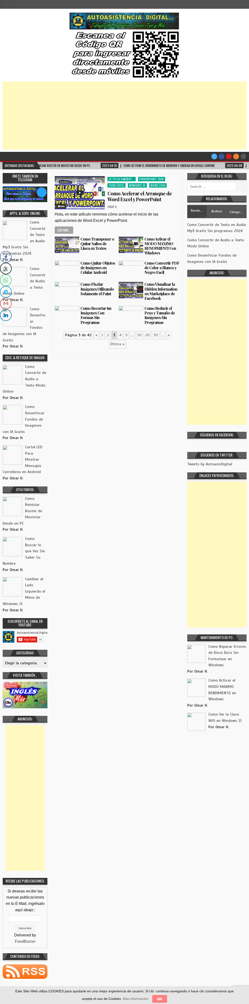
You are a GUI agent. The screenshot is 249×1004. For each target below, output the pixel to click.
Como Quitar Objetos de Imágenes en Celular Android (97, 267)
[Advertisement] (124, 115)
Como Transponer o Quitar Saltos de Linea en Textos (97, 243)
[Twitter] (214, 156)
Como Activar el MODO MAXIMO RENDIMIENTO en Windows (160, 246)
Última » (117, 344)
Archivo (216, 211)
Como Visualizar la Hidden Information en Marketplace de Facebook (160, 291)
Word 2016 (158, 185)
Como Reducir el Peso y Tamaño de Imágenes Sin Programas (159, 315)
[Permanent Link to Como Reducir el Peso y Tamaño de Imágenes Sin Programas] (131, 314)
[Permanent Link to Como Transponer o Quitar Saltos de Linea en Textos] (67, 245)
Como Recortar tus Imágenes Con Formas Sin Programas (95, 315)
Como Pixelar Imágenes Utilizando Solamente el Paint (97, 289)
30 (155, 335)
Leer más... (64, 230)
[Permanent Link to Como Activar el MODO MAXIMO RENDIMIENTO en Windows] (131, 245)
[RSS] (236, 156)
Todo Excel (116, 185)
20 (147, 335)
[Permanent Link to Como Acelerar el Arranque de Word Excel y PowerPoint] (80, 192)
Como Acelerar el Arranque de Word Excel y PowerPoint (139, 196)
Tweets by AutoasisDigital (209, 464)
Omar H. (112, 207)
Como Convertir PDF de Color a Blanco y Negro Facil (161, 267)
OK (159, 999)
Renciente (198, 210)
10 (139, 335)
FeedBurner (25, 941)
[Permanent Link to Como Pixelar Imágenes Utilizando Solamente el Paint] (67, 290)
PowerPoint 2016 (151, 179)
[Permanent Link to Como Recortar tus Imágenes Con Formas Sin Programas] (67, 314)
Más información (135, 999)
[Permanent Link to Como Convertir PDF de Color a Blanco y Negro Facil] (131, 270)
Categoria (236, 212)
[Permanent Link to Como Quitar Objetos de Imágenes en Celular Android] (67, 269)
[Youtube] (229, 156)
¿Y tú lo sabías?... (122, 179)
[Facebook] (221, 156)
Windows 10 (137, 185)
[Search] (243, 156)
